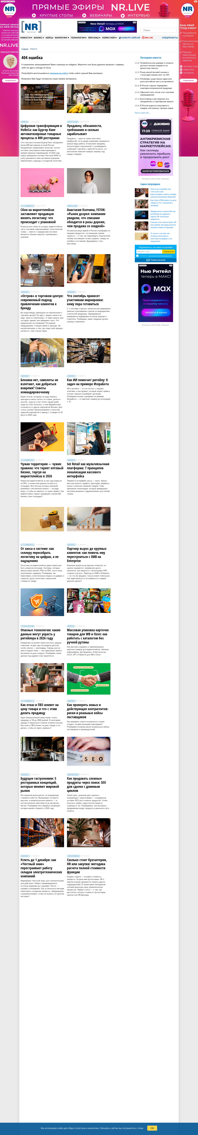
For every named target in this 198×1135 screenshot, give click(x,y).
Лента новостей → (143, 113)
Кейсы (49, 38)
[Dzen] (158, 23)
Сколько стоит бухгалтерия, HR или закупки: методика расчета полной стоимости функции (163, 225)
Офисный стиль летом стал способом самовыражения (157, 93)
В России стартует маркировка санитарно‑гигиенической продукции (156, 86)
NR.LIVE (149, 38)
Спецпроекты (169, 38)
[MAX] (153, 23)
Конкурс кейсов (130, 38)
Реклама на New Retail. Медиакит (155, 179)
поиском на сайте (59, 73)
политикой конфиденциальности (160, 256)
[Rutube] (168, 23)
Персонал (73, 122)
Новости (26, 37)
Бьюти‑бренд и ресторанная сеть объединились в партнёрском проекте (157, 100)
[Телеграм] (143, 23)
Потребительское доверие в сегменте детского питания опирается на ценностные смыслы (156, 65)
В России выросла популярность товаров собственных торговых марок (156, 106)
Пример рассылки (158, 260)
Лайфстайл (109, 37)
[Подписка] (173, 23)
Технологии (78, 37)
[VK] (148, 23)
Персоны (94, 37)
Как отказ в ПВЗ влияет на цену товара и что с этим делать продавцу (163, 203)
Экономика (73, 856)
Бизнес (39, 37)
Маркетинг (62, 37)
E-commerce (27, 206)
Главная (24, 49)
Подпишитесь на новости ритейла (156, 247)
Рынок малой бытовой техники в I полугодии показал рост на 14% (154, 73)
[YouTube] (163, 23)
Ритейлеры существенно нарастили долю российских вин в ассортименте (157, 80)
